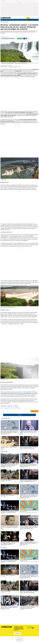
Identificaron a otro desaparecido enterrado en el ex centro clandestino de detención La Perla (9, 527)
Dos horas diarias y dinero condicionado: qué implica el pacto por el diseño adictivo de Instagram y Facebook (29, 465)
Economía (5, 19)
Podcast (26, 19)
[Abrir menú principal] (38, 17)
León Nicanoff (3, 467)
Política (2, 19)
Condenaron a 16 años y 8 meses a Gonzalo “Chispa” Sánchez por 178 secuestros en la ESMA (28, 432)
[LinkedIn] (26, 38)
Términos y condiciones (19, 640)
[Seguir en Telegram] (29, 627)
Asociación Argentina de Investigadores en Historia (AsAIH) (28, 512)
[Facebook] (20, 38)
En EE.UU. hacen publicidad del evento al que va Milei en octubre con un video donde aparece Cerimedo (29, 543)
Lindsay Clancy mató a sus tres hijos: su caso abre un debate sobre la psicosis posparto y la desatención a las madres (10, 432)
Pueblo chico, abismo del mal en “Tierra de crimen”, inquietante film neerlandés (28, 448)
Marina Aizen (2, 481)
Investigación (18, 19)
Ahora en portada (4, 451)
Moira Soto (21, 449)
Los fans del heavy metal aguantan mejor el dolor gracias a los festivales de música (9, 512)
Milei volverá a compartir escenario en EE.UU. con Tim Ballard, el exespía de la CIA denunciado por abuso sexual (10, 543)
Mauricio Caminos (3, 545)
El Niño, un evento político (6, 480)
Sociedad (9, 19)
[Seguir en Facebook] (28, 627)
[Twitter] (24, 38)
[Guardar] (28, 38)
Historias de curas (23, 511)
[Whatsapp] (18, 38)
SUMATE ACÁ (17, 633)
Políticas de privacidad (19, 639)
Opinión (13, 19)
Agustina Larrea (3, 449)
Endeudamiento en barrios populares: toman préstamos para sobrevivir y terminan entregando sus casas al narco (9, 465)
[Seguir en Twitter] (27, 627)
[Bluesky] (22, 38)
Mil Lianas (22, 19)
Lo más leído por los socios (5, 418)
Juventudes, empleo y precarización (8, 495)
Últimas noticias (4, 547)
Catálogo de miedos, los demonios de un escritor (9, 448)
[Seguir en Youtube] (32, 627)
